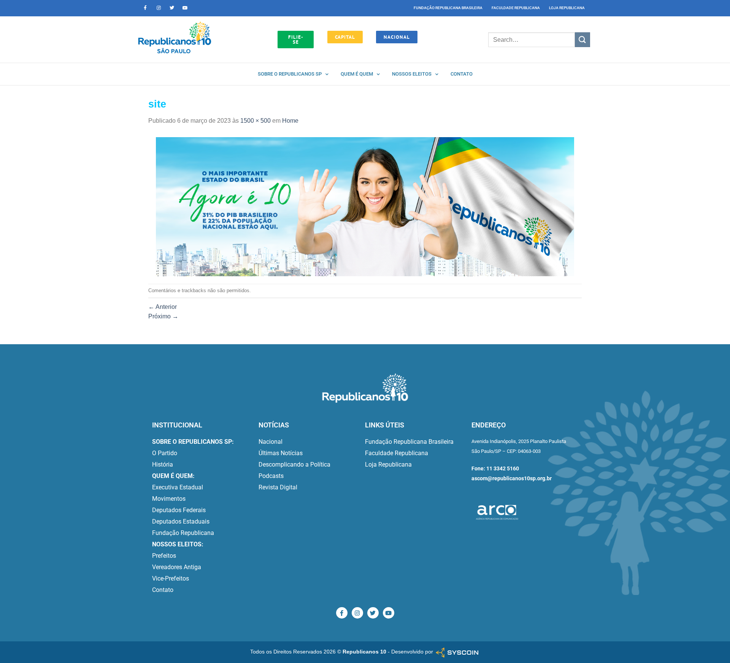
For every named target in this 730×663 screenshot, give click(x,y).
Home (290, 120)
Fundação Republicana (183, 532)
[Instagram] (158, 8)
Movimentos (169, 498)
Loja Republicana (567, 8)
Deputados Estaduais (180, 521)
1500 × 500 (255, 120)
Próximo (163, 316)
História (162, 464)
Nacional (270, 441)
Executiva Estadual (177, 487)
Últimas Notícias (281, 453)
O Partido (164, 453)
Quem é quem (357, 74)
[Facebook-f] (145, 8)
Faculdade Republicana (516, 8)
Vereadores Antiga (176, 567)
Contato (462, 74)
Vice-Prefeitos (170, 578)
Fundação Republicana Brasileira (448, 8)
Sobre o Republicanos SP (290, 74)
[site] (365, 206)
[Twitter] (171, 8)
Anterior (162, 307)
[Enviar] (582, 39)
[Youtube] (185, 8)
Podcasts (271, 475)
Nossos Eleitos (412, 74)
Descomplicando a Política (294, 464)
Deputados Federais (179, 510)
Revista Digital (278, 487)
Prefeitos (164, 555)
